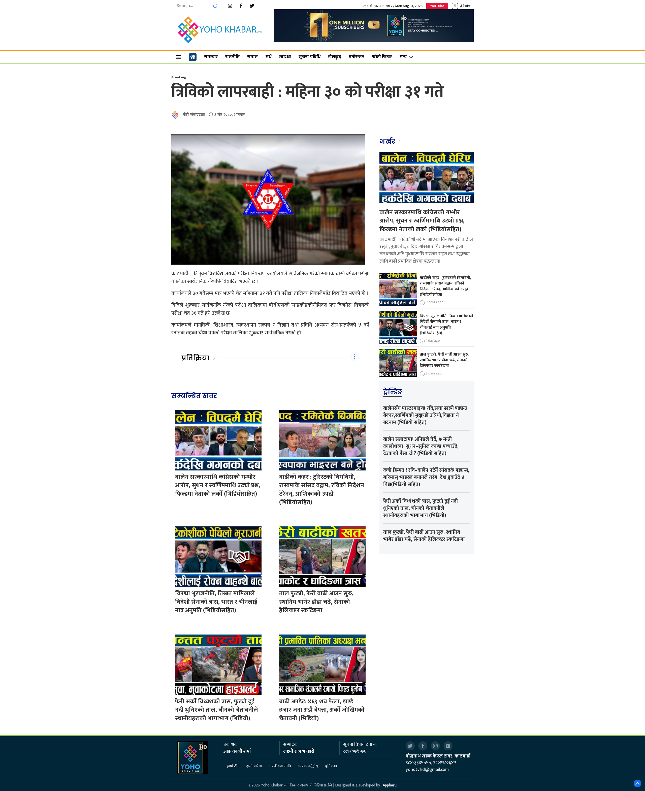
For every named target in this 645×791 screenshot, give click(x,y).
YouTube (437, 6)
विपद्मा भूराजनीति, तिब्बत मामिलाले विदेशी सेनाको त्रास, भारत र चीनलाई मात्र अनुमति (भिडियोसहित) (216, 601)
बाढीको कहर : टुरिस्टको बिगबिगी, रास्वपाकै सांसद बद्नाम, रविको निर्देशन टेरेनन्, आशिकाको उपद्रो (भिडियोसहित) (321, 490)
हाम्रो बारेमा (254, 766)
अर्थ (268, 57)
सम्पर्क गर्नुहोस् (308, 766)
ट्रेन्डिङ (392, 391)
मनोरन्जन (356, 57)
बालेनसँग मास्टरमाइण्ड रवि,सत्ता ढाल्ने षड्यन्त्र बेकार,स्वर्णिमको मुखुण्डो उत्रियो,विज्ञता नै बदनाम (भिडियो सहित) (425, 415)
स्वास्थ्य (285, 57)
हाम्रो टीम (233, 766)
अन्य (403, 57)
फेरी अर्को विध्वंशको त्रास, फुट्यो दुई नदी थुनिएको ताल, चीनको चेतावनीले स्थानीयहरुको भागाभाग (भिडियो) (216, 710)
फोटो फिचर (382, 57)
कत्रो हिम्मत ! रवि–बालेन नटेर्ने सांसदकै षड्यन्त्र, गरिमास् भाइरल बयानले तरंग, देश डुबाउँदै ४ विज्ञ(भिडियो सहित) (426, 477)
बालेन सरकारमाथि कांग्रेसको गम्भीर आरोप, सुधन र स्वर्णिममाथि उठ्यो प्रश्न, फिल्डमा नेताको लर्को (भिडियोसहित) (217, 485)
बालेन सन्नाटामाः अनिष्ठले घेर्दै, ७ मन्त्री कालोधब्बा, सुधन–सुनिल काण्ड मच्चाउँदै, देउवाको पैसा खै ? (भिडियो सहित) (421, 446)
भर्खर (388, 141)
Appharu (390, 785)
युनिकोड (464, 6)
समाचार (211, 57)
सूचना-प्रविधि (309, 57)
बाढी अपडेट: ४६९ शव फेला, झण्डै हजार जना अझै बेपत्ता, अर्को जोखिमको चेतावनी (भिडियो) (322, 710)
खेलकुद (334, 57)
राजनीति (232, 57)
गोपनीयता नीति (279, 766)
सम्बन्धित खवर (194, 395)
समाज (252, 57)
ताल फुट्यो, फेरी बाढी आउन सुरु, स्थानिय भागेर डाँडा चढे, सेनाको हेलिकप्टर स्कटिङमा (316, 601)
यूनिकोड (331, 766)
